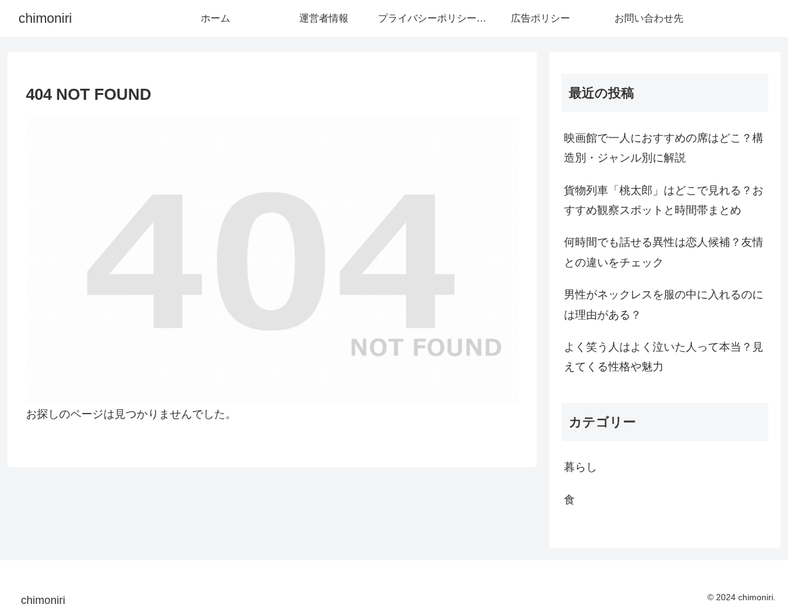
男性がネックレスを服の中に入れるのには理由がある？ (663, 304)
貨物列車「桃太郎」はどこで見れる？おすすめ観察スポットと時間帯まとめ (663, 200)
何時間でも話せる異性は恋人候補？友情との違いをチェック (663, 252)
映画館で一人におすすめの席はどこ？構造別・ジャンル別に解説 (663, 148)
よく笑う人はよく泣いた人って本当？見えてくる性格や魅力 (663, 357)
